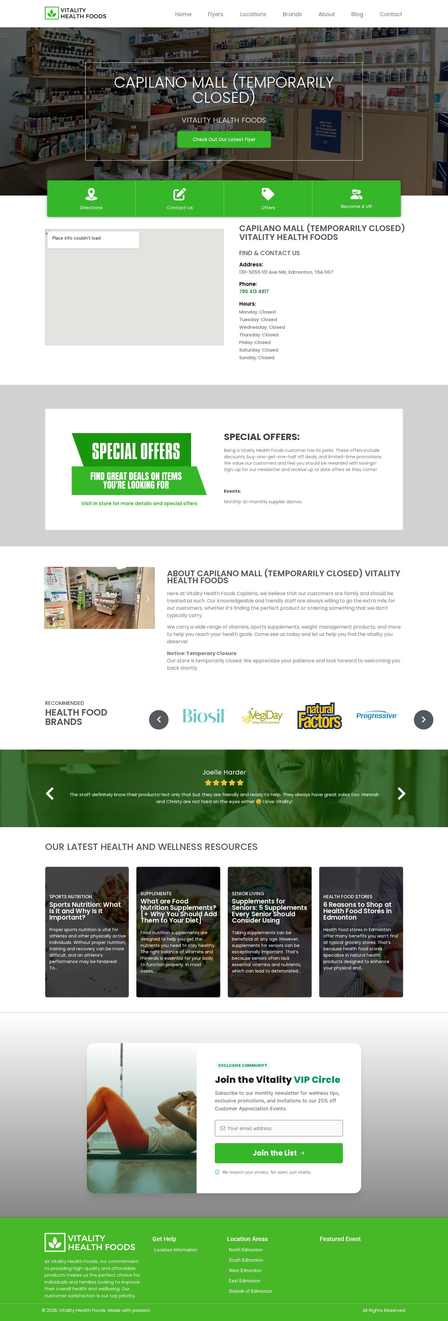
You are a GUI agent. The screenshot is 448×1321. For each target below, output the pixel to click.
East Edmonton (244, 1281)
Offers (268, 207)
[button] (51, 599)
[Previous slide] (159, 720)
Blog (357, 14)
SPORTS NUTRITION (70, 896)
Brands (292, 14)
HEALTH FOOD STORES (347, 896)
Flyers (215, 14)
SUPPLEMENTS (156, 893)
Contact (391, 14)
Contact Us (180, 207)
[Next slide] (423, 720)
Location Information (175, 1250)
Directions (91, 207)
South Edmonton (246, 1260)
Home (183, 14)
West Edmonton (245, 1270)
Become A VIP (356, 206)
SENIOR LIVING (248, 893)
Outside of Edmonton (250, 1291)
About (326, 14)
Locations (253, 14)
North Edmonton (246, 1250)
